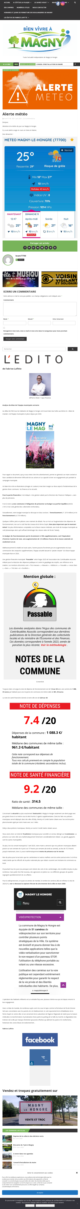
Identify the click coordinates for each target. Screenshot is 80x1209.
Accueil (7, 2)
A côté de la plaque (21, 2)
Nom (6, 319)
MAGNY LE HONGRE (27, 64)
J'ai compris (30, 1205)
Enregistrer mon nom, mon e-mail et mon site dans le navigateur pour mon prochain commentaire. (35, 332)
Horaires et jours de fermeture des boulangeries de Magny (28, 12)
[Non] (77, 1203)
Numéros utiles (23, 7)
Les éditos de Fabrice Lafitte (15, 17)
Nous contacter (39, 7)
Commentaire (8, 300)
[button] (77, 1173)
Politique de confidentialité (45, 1205)
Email (31, 319)
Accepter (40, 1193)
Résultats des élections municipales (51, 64)
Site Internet (58, 319)
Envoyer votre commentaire (15, 339)
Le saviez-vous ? (40, 2)
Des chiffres (9, 7)
